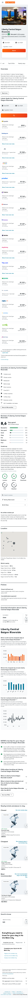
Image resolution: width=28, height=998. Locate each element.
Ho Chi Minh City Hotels (6, 994)
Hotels (13, 991)
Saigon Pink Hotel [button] (5, 863)
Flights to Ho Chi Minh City (10, 953)
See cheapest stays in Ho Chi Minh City (21, 842)
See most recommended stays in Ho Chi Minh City (21, 875)
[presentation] (21, 639)
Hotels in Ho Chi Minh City (10, 958)
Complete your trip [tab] (8, 942)
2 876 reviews (20, 34)
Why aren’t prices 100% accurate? (11, 984)
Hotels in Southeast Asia (18, 993)
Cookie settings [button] (4, 359)
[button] (2, 2)
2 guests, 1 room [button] (7, 46)
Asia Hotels (19, 991)
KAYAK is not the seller (8, 978)
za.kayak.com (7, 991)
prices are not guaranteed (7, 973)
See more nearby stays (21, 810)
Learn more (5, 352)
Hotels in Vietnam (7, 993)
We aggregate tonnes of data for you (12, 981)
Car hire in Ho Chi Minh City (11, 955)
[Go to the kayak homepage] (10, 2)
